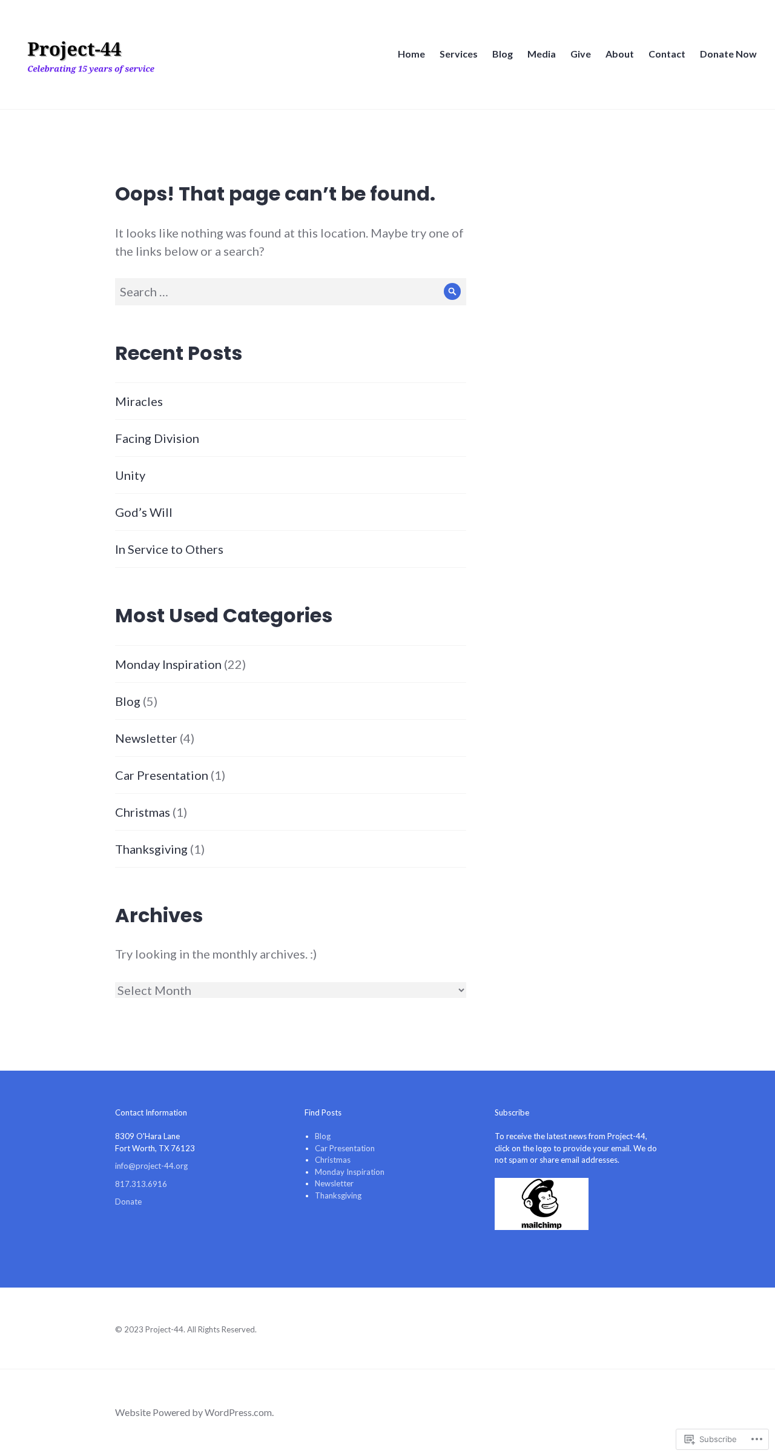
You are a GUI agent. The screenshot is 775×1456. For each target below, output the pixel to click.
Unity (130, 475)
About (619, 53)
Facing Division (157, 438)
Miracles (139, 401)
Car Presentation (161, 775)
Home (411, 53)
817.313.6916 (141, 1184)
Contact (666, 53)
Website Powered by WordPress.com (193, 1412)
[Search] (452, 291)
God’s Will (144, 512)
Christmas (142, 812)
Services (459, 53)
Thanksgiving (151, 849)
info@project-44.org (151, 1166)
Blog (502, 53)
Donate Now (728, 53)
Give (580, 53)
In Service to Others (169, 549)
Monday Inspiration (168, 664)
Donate (128, 1201)
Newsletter (146, 738)
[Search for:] (290, 291)
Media (541, 53)
